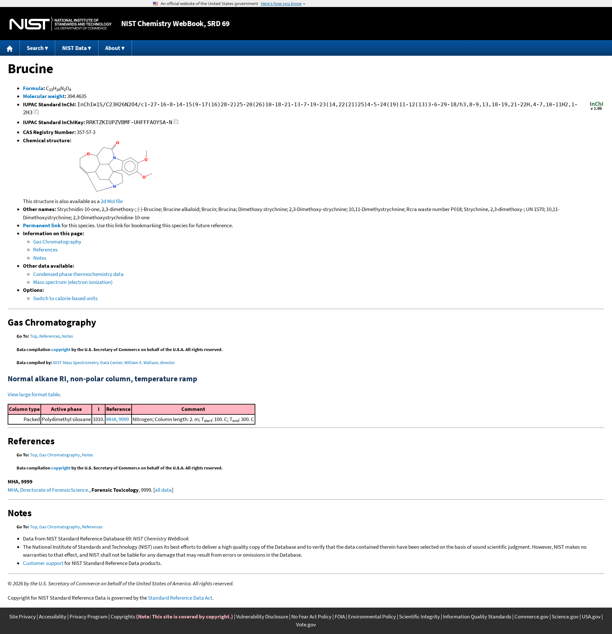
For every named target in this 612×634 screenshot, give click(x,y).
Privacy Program (88, 616)
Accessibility (52, 616)
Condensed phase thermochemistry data (78, 274)
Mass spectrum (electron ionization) (73, 281)
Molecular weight (44, 96)
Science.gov (565, 616)
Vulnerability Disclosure (262, 616)
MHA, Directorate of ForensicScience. (48, 489)
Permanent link (42, 225)
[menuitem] (10, 48)
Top (33, 336)
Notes (39, 257)
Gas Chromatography (57, 241)
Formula (33, 88)
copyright (60, 349)
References (45, 249)
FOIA (340, 616)
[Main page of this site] (10, 48)
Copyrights (123, 616)
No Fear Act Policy (311, 616)
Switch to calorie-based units (65, 298)
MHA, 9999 (117, 419)
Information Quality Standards (477, 616)
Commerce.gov (531, 616)
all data (163, 489)
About (112, 48)
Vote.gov (306, 624)
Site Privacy (22, 616)
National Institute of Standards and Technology (61, 24)
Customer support (43, 563)
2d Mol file (112, 201)
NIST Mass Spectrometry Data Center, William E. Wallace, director (114, 362)
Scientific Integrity (419, 616)
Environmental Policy (372, 616)
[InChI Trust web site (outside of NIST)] (596, 109)
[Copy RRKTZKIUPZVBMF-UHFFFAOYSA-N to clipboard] (175, 123)
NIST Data (74, 48)
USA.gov (591, 616)
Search (35, 48)
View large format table (34, 394)
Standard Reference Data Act (180, 597)
